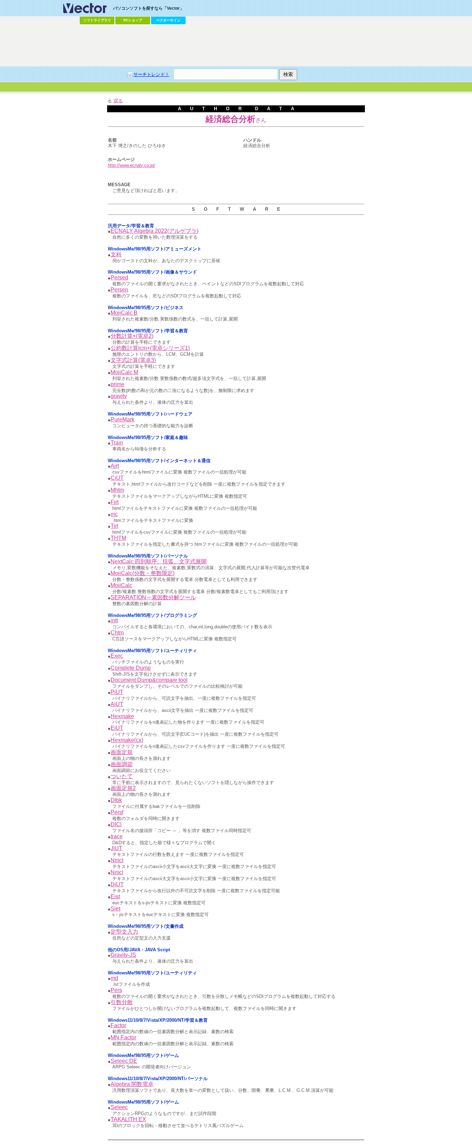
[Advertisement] (236, 45)
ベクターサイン (168, 20)
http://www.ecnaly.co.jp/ (131, 165)
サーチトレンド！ (151, 74)
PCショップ (132, 20)
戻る (118, 100)
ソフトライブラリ (97, 20)
